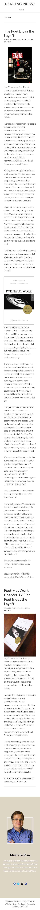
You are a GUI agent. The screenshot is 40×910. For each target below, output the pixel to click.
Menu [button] (21, 10)
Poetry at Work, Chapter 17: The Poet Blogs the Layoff (17, 597)
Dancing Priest (20, 4)
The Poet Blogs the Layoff (19, 33)
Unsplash (10, 577)
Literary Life (21, 781)
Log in (23, 904)
